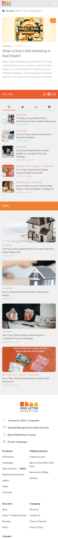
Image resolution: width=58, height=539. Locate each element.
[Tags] (49, 107)
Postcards (21, 147)
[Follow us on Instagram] (44, 94)
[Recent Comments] (35, 107)
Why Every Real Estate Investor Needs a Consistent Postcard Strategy (32, 153)
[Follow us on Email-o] (54, 94)
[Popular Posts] (22, 107)
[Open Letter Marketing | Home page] (8, 3)
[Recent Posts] (9, 107)
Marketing (21, 115)
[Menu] (54, 3)
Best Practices (23, 166)
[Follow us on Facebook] (49, 94)
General (7, 46)
